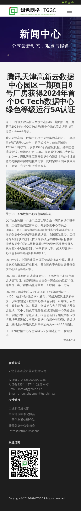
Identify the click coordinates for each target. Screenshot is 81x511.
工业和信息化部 (19, 408)
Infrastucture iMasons (24, 431)
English (69, 2)
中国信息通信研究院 (22, 420)
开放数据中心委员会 (22, 425)
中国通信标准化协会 (22, 414)
